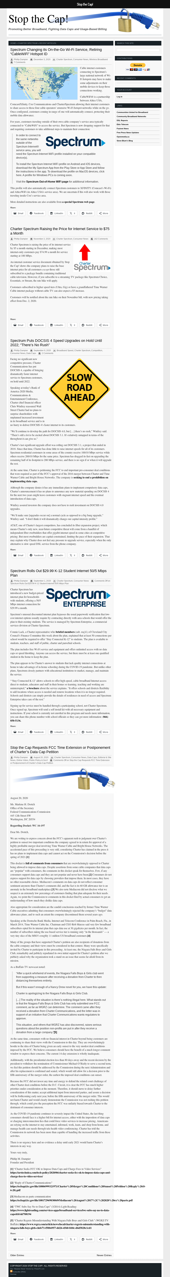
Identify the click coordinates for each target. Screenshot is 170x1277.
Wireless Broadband (98, 59)
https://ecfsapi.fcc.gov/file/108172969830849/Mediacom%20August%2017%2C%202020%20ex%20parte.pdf (71, 1200)
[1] (27, 857)
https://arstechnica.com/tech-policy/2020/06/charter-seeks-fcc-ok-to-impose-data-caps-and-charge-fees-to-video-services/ (60, 1174)
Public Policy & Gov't (38, 760)
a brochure (33, 688)
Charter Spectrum (64, 59)
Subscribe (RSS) (19, 1272)
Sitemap (13, 1274)
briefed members (65, 632)
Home (13, 43)
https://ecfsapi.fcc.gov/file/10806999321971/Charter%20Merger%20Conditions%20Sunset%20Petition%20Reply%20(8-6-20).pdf (77, 1188)
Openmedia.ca (123, 137)
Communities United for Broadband (132, 112)
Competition (96, 350)
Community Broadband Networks (131, 116)
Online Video (22, 760)
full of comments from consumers (44, 863)
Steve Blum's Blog (125, 141)
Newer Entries (104, 1255)
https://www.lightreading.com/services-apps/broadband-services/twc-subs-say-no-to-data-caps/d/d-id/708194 (60, 1212)
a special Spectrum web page (78, 202)
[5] (55, 1032)
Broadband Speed (65, 350)
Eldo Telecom (122, 124)
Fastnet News (123, 129)
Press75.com (39, 1269)
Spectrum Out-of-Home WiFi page (47, 181)
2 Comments (47, 353)
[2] (90, 874)
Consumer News (80, 59)
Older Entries (17, 1255)
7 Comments (19, 62)
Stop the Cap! (38, 18)
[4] (88, 935)
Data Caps (31, 353)
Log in (119, 97)
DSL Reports (122, 120)
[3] (52, 889)
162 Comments (101, 239)
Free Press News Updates (128, 133)
